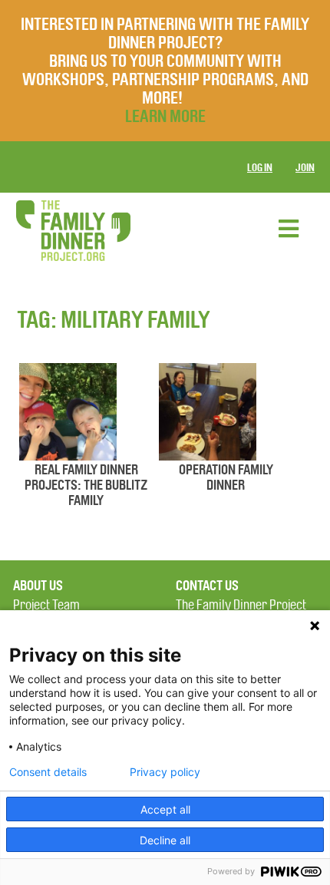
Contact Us (207, 585)
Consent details (48, 772)
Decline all (165, 840)
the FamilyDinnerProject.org (72, 230)
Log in (259, 167)
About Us (38, 585)
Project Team (46, 605)
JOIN (305, 167)
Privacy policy (165, 772)
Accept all (165, 809)
